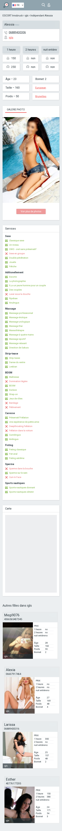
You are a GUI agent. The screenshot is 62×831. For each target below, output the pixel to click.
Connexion (50, 4)
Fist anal (13, 454)
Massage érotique (18, 317)
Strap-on (13, 394)
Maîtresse (14, 377)
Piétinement (15, 407)
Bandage (13, 403)
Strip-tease (14, 358)
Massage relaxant (18, 343)
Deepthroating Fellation (20, 426)
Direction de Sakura (19, 347)
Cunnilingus (15, 435)
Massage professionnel (21, 313)
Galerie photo (16, 109)
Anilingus (13, 439)
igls (26, 15)
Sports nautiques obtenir (21, 492)
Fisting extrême (16, 458)
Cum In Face (15, 477)
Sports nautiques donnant (22, 487)
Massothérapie (16, 330)
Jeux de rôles (15, 398)
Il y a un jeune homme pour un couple (27, 285)
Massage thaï (16, 326)
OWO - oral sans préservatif (22, 249)
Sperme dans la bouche (21, 468)
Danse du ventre (17, 362)
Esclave (13, 390)
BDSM (12, 385)
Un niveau (14, 245)
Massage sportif (17, 339)
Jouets (12, 262)
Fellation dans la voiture (21, 430)
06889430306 (17, 32)
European (40, 87)
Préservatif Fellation (19, 417)
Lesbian (13, 366)
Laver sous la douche (19, 294)
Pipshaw (13, 298)
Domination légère (18, 381)
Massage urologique (19, 321)
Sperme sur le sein (18, 473)
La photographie (17, 281)
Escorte (13, 277)
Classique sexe (16, 240)
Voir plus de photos (31, 211)
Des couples (15, 289)
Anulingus (14, 302)
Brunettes (40, 96)
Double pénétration (18, 258)
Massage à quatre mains (21, 334)
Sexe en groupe (17, 253)
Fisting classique (17, 449)
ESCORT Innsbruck (13, 15)
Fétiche (12, 266)
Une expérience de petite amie (24, 422)
